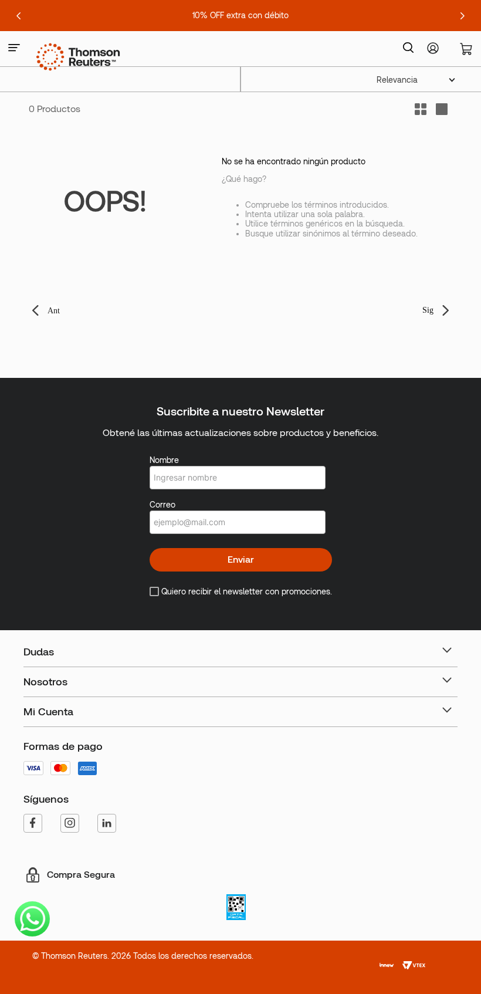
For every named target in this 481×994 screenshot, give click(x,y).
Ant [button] (54, 310)
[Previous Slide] (19, 16)
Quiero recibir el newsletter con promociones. (246, 591)
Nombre (164, 460)
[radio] (441, 109)
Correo (162, 504)
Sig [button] (427, 310)
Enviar (241, 559)
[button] (14, 48)
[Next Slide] (462, 16)
